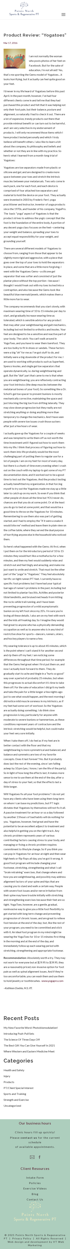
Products (9, 1082)
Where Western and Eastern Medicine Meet (29, 1051)
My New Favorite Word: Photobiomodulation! (31, 1027)
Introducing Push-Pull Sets (19, 1033)
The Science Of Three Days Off (22, 1039)
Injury (7, 1076)
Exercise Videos (35, 1188)
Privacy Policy (21, 1238)
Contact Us (35, 1199)
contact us (29, 1137)
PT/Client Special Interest (18, 1087)
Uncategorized (12, 1105)
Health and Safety (14, 1070)
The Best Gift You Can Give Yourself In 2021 (29, 1045)
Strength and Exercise (16, 1099)
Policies (35, 1183)
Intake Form (35, 1177)
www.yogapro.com (52, 980)
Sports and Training (15, 1093)
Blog (35, 1194)
